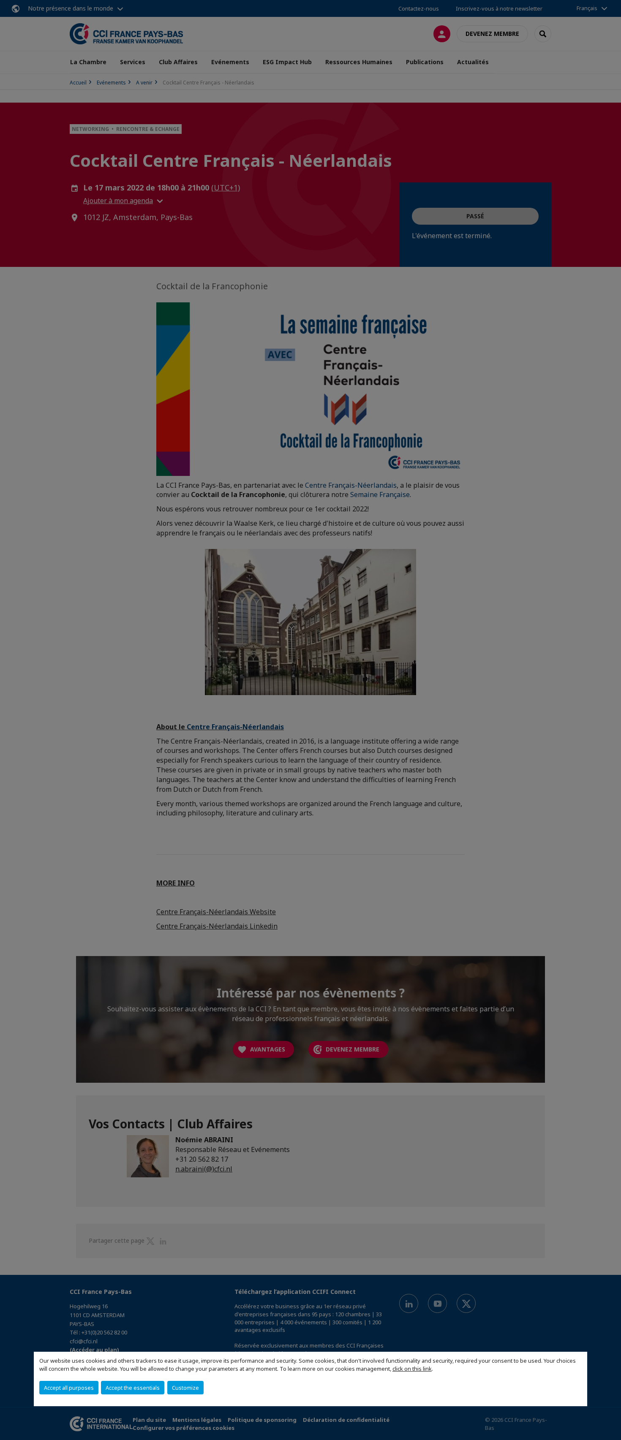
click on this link (412, 1368)
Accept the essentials (133, 1387)
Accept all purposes (69, 1387)
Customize (185, 1387)
